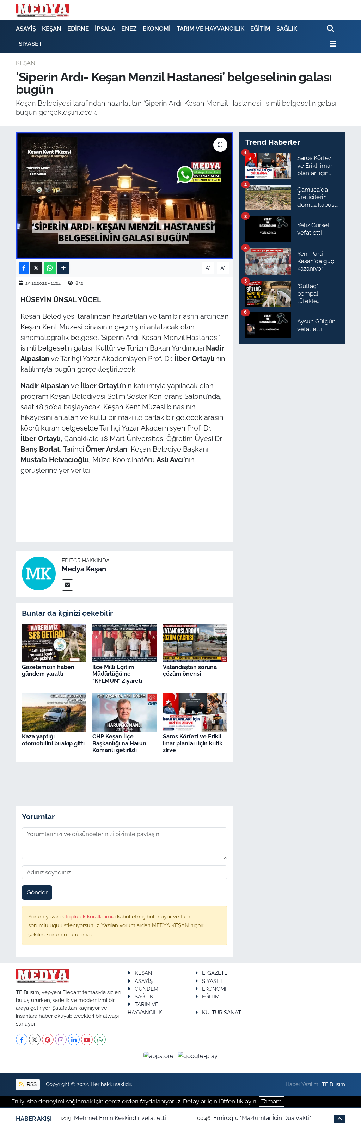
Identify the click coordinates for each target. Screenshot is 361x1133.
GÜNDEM (146, 989)
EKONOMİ (157, 28)
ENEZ (129, 28)
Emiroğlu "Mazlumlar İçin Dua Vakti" (262, 1117)
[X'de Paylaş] (36, 268)
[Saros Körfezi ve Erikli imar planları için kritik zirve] (195, 712)
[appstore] (159, 1055)
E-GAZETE (214, 973)
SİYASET (30, 43)
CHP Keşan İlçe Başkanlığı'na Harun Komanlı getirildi (119, 743)
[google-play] (197, 1055)
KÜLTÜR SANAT (221, 1012)
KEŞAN (51, 28)
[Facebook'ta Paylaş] (24, 268)
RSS (31, 1084)
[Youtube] (87, 1039)
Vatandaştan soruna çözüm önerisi (190, 670)
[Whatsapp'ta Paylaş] (50, 268)
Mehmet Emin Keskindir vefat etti (120, 1117)
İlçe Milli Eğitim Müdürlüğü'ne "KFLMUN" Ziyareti (117, 674)
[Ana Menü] (332, 43)
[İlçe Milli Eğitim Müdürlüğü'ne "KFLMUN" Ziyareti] (124, 642)
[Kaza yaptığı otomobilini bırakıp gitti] (54, 712)
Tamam (271, 1101)
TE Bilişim (333, 1084)
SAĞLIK (286, 28)
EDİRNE (78, 28)
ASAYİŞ (26, 28)
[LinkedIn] (74, 1039)
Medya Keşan (84, 569)
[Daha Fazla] (63, 268)
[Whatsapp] (100, 1039)
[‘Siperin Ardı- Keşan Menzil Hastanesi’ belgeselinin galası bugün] (124, 195)
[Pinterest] (48, 1039)
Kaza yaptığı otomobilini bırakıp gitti (53, 740)
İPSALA (105, 28)
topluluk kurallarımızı (91, 917)
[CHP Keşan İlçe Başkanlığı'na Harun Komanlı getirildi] (124, 712)
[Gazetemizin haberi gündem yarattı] (54, 642)
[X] (35, 1039)
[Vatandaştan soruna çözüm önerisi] (195, 642)
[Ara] (331, 29)
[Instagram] (61, 1039)
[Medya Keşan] (39, 573)
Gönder (37, 892)
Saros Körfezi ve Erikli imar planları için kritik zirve (192, 743)
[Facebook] (21, 1039)
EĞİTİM (260, 28)
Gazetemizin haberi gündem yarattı (48, 670)
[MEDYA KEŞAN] (42, 9)
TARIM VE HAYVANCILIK (210, 28)
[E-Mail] (67, 585)
